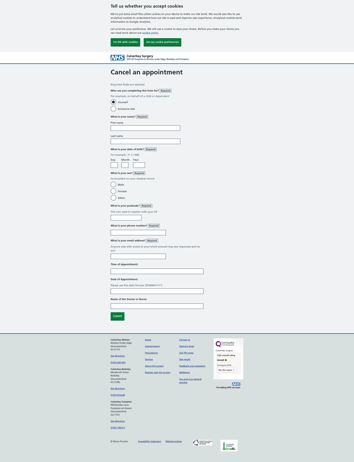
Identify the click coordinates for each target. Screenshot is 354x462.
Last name (117, 136)
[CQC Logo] (225, 346)
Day (113, 159)
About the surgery (154, 366)
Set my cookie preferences (162, 42)
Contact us (184, 339)
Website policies (174, 441)
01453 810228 (118, 395)
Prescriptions (151, 353)
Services (149, 359)
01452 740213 (118, 427)
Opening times (186, 346)
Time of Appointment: (124, 264)
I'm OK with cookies (125, 42)
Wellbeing (184, 372)
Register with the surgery (158, 372)
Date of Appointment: (124, 279)
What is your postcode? (131, 205)
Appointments (152, 346)
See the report (225, 370)
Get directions (118, 356)
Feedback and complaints (192, 366)
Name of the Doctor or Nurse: (129, 299)
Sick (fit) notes (186, 353)
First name (117, 122)
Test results (184, 359)
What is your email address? (134, 240)
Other (121, 198)
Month (125, 159)
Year (136, 159)
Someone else (126, 108)
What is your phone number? (134, 225)
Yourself (123, 102)
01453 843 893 (118, 362)
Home (148, 339)
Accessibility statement (149, 441)
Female (122, 191)
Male (121, 184)
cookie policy (150, 32)
